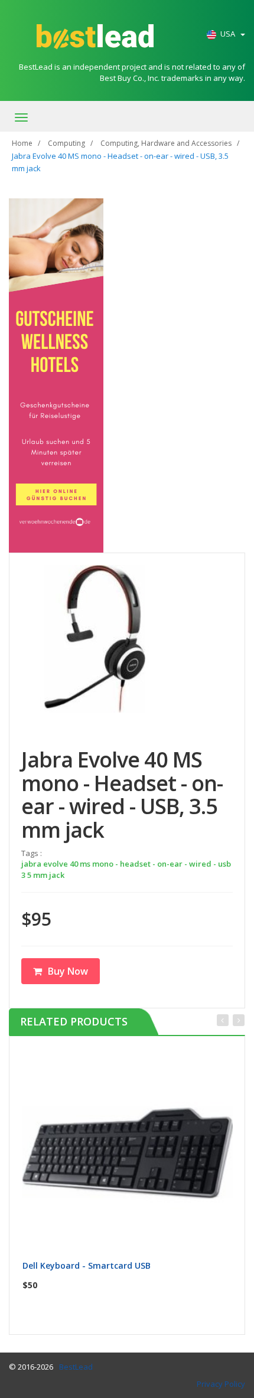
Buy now (135, 1060)
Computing (66, 143)
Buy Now (68, 971)
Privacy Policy (221, 1384)
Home (22, 143)
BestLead (76, 1366)
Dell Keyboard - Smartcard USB (86, 1265)
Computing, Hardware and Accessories (166, 143)
